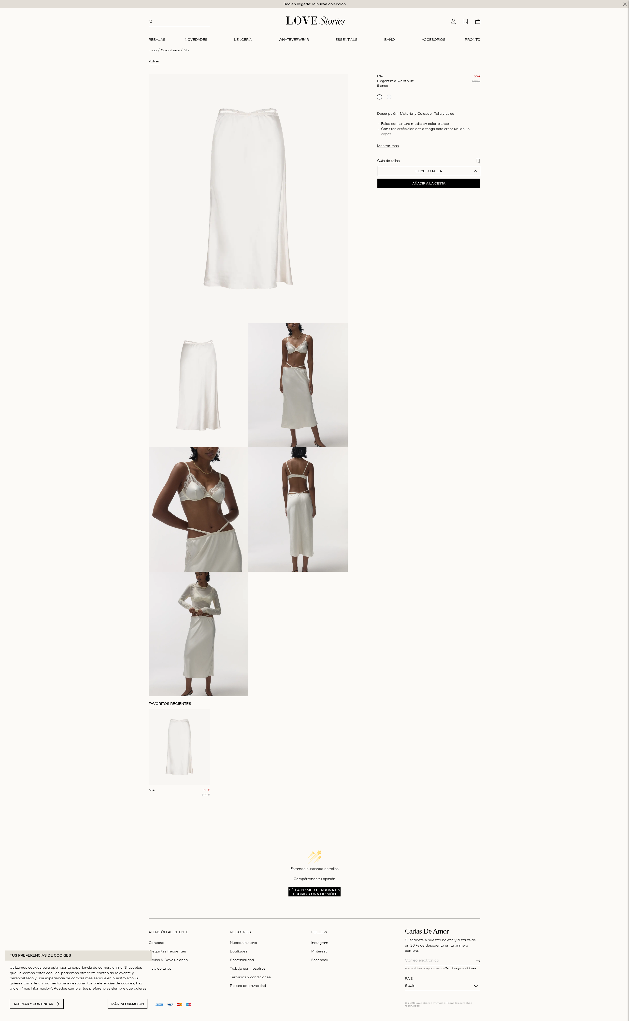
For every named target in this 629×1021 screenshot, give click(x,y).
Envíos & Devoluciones (168, 960)
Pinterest (319, 951)
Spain (410, 986)
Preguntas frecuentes (167, 951)
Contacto (156, 943)
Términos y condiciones (250, 977)
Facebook (319, 960)
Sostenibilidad (242, 960)
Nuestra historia (243, 943)
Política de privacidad (248, 986)
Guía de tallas (160, 969)
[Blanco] (379, 97)
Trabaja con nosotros (248, 969)
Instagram (319, 943)
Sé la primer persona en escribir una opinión (314, 892)
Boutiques (238, 951)
